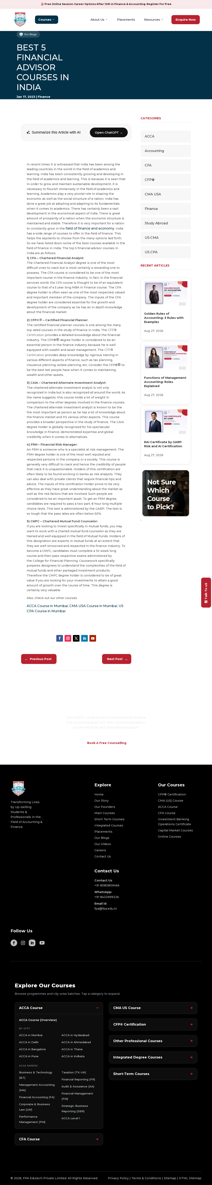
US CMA (152, 238)
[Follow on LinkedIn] (84, 638)
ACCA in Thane (72, 1049)
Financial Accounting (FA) (36, 1097)
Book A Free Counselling (106, 743)
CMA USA (153, 194)
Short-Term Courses (131, 1074)
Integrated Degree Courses (137, 1057)
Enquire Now (186, 20)
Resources (152, 20)
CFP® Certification (129, 1024)
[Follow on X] (76, 638)
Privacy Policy (118, 1178)
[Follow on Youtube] (92, 638)
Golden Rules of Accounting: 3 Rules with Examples (164, 318)
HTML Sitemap (190, 1178)
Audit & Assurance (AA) (77, 1086)
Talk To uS (206, 590)
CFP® (149, 180)
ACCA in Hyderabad (75, 1035)
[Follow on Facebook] (59, 638)
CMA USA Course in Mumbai (93, 606)
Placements (126, 20)
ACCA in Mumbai (30, 1035)
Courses (44, 20)
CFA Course (29, 1139)
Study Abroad (156, 223)
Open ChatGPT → (109, 132)
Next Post (117, 659)
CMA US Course (127, 1008)
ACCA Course (31, 1008)
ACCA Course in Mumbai (47, 606)
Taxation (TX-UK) (73, 1072)
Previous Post (38, 659)
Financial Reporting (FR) (78, 1079)
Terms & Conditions (146, 1178)
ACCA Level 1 (70, 1118)
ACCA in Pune (29, 1056)
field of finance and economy (90, 228)
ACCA (149, 136)
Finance (44, 97)
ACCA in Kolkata (72, 1056)
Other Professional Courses (137, 1041)
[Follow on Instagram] (68, 638)
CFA (148, 165)
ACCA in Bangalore (32, 1049)
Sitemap (170, 1178)
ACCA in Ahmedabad (76, 1042)
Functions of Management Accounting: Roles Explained (165, 382)
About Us (97, 20)
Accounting (154, 151)
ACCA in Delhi (29, 1042)
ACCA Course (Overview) (38, 1020)
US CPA (151, 252)
